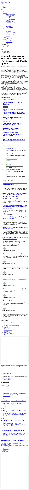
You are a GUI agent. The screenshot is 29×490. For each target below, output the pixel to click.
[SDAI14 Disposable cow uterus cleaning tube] (11, 148)
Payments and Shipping (11, 34)
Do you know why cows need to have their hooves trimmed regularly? (15, 183)
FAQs (7, 33)
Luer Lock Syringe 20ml (9, 333)
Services (8, 36)
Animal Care (8, 26)
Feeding (10, 16)
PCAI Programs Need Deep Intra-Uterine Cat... (14, 411)
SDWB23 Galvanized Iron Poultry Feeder (12, 134)
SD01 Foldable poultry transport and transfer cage (12, 129)
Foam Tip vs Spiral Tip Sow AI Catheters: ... (13, 440)
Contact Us (5, 46)
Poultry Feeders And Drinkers (10, 324)
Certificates (8, 31)
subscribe (3, 368)
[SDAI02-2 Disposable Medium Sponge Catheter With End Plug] (8, 164)
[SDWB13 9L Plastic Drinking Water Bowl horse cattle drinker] (14, 110)
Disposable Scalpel (8, 330)
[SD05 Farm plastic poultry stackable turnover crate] (6, 121)
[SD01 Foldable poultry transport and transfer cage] (6, 126)
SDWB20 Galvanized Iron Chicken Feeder (15, 176)
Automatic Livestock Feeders (10, 322)
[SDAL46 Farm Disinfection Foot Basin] (13, 169)
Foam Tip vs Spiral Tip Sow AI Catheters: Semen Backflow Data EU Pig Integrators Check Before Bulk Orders (15, 195)
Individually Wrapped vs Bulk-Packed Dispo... (13, 401)
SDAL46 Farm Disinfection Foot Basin (14, 171)
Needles (10, 25)
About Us (5, 28)
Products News (9, 40)
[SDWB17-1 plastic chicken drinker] (8, 115)
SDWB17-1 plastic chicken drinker (12, 118)
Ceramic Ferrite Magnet (9, 328)
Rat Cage (6, 331)
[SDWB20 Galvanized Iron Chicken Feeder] (9, 174)
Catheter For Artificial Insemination (11, 325)
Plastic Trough (7, 332)
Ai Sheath (6, 326)
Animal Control (9, 21)
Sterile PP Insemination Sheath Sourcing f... (13, 420)
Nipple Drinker (12, 19)
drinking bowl (18, 445)
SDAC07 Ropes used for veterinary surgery (15, 155)
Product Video (9, 38)
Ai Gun (2, 445)
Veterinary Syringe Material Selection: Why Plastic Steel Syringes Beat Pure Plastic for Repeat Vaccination (15, 206)
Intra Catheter (7, 327)
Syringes (10, 23)
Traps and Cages (9, 27)
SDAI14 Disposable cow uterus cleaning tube (16, 150)
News (4, 39)
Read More (5, 106)
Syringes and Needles (10, 22)
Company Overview (10, 30)
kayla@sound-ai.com (7, 378)
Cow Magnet (9, 20)
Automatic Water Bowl (9, 445)
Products (5, 13)
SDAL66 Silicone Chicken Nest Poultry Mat (14, 140)
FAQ (7, 43)
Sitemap (2, 444)
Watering (10, 17)
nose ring (23, 445)
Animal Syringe (11, 446)
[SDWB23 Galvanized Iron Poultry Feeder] (10, 132)
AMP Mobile (7, 444)
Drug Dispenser (7, 334)
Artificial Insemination (10, 14)
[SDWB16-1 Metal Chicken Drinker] (8, 99)
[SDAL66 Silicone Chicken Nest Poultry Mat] (6, 137)
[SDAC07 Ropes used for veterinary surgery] (13, 153)
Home (4, 11)
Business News (9, 42)
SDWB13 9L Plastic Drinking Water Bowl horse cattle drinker (14, 112)
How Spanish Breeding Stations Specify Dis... (13, 430)
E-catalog (8, 45)
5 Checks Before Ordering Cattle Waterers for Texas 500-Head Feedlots (15, 238)
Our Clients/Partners (10, 32)
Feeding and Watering (10, 15)
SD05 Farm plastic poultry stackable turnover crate (12, 123)
